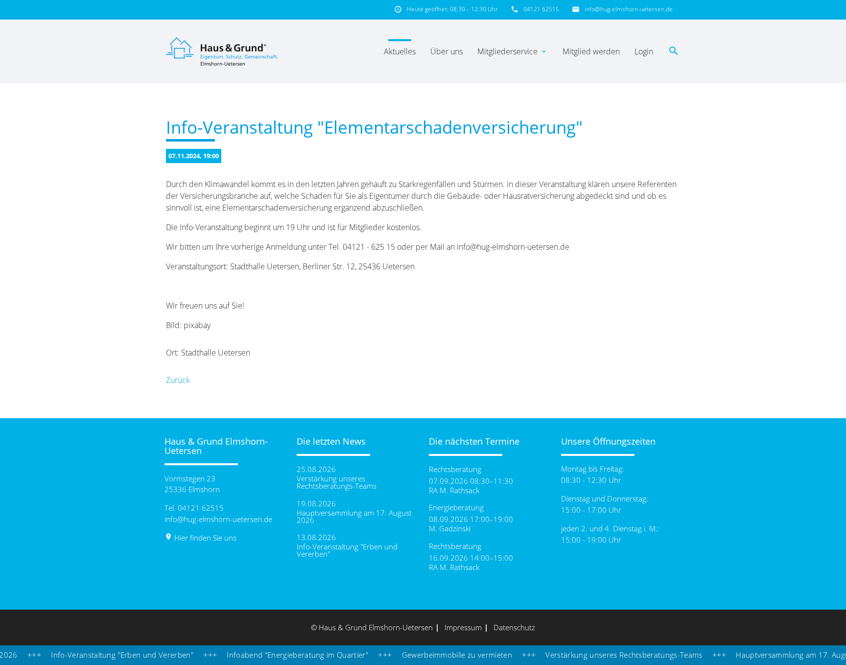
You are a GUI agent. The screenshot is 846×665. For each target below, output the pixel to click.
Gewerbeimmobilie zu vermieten (440, 655)
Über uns (446, 51)
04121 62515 (541, 9)
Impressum (463, 627)
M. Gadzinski (449, 528)
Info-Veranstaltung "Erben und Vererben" (347, 550)
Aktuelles (400, 51)
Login (643, 51)
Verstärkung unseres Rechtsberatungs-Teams (336, 482)
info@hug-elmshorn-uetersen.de (629, 9)
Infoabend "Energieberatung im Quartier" (281, 655)
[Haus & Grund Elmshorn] (223, 51)
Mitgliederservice (512, 51)
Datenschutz (514, 627)
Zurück (178, 380)
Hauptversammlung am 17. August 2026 (354, 516)
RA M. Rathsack (454, 490)
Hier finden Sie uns (200, 538)
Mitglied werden (591, 51)
